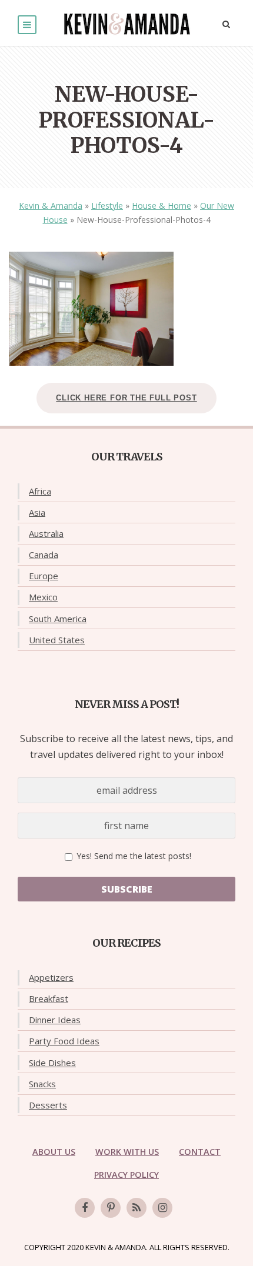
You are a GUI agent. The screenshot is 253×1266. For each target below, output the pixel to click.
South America (57, 618)
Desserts (48, 1105)
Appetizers (51, 977)
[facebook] (85, 1208)
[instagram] (162, 1208)
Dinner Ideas (55, 1020)
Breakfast (48, 998)
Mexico (43, 597)
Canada (43, 554)
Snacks (42, 1084)
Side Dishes (52, 1062)
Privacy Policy (126, 1174)
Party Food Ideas (64, 1041)
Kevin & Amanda (50, 205)
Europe (43, 576)
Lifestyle (107, 205)
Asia (37, 512)
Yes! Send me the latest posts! (132, 855)
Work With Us (127, 1151)
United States (57, 640)
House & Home (161, 205)
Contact (200, 1151)
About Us (53, 1151)
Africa (40, 491)
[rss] (136, 1208)
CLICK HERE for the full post (126, 397)
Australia (46, 533)
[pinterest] (111, 1208)
